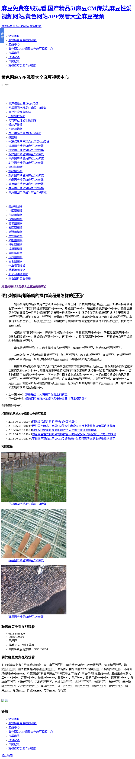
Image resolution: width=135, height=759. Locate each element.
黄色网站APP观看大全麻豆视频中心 (30, 48)
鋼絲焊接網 (15, 124)
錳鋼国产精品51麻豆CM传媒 (26, 145)
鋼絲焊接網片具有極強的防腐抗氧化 (54, 421)
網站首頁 (14, 36)
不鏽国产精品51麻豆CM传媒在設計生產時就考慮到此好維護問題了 (73, 438)
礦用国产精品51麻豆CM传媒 (26, 183)
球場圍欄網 (15, 219)
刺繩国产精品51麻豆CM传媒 (26, 175)
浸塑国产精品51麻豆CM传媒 (26, 150)
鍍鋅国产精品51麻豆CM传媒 (26, 154)
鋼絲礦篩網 (15, 171)
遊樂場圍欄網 (16, 270)
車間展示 (14, 61)
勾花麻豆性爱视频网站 (22, 120)
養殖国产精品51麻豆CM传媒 (26, 188)
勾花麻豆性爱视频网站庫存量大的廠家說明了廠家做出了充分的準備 (74, 434)
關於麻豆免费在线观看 (22, 40)
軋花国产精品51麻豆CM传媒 (26, 162)
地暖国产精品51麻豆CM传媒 (26, 179)
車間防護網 (15, 253)
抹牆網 (12, 137)
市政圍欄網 (15, 215)
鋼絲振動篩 (15, 167)
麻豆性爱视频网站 (19, 112)
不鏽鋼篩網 (15, 128)
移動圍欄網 (15, 244)
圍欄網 (5, 199)
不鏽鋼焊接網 (16, 116)
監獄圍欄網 (15, 231)
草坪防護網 (15, 236)
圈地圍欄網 (15, 261)
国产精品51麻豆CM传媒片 (24, 133)
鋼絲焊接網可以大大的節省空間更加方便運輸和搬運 (64, 430)
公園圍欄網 (15, 240)
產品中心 (14, 44)
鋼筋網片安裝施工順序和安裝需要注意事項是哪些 (56, 398)
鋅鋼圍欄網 (15, 248)
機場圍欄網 (15, 223)
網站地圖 (35, 26)
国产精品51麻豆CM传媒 (16, 96)
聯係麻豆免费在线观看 (15, 26)
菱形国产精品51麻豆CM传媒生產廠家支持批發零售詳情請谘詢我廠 (73, 425)
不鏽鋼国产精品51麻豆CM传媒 (27, 107)
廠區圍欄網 (15, 227)
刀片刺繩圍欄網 (18, 274)
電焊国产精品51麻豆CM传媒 (26, 158)
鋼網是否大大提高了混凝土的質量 (46, 394)
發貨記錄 (14, 57)
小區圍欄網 (15, 210)
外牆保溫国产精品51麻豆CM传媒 (28, 141)
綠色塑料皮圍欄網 (19, 278)
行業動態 (14, 52)
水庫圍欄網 (15, 257)
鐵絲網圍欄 (15, 206)
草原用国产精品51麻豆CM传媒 (27, 192)
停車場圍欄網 (16, 265)
